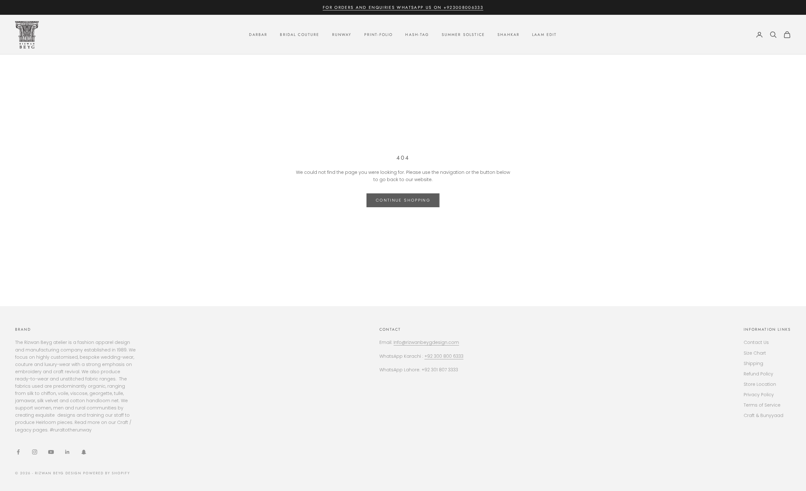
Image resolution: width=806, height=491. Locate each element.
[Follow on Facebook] (18, 452)
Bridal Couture (299, 34)
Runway (342, 34)
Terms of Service (762, 405)
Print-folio (378, 34)
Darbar (258, 34)
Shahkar (508, 34)
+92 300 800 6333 (443, 356)
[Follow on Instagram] (34, 452)
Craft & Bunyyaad (763, 415)
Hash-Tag (417, 34)
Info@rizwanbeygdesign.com (426, 342)
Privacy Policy (759, 394)
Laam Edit (544, 34)
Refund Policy (758, 374)
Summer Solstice (463, 34)
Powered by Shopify (106, 473)
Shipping (753, 363)
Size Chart (755, 353)
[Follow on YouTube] (51, 452)
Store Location (760, 384)
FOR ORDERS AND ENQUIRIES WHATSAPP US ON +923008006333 (403, 7)
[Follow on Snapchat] (84, 452)
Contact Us (756, 342)
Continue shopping (403, 200)
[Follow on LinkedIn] (67, 452)
